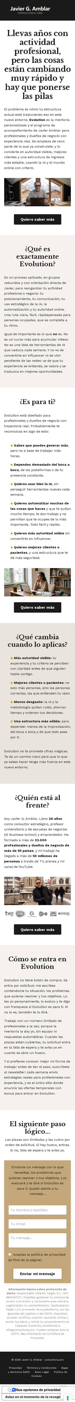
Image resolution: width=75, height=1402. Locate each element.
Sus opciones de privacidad (38, 1390)
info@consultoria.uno (20, 1329)
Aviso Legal (42, 1372)
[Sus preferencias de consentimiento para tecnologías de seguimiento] (68, 1398)
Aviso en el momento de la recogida (34, 1397)
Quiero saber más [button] (38, 219)
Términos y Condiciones (41, 1367)
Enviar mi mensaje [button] (37, 1273)
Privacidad (15, 1367)
